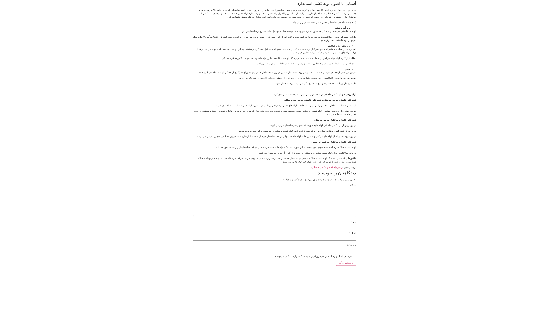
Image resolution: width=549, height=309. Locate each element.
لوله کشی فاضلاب (320, 167)
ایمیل (352, 233)
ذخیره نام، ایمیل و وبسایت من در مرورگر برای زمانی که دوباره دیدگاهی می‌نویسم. (313, 256)
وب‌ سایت (351, 244)
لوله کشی (333, 167)
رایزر (340, 167)
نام (353, 221)
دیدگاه (352, 185)
